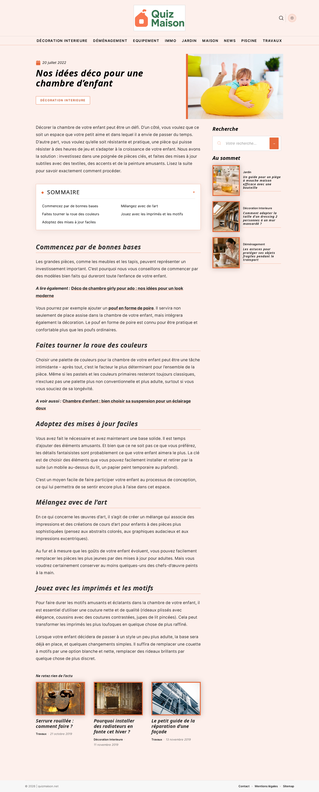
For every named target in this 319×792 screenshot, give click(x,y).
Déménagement (254, 244)
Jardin (247, 172)
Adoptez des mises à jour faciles (69, 222)
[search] (281, 18)
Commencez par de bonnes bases (70, 206)
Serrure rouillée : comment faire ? (55, 723)
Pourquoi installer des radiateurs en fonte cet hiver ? (114, 726)
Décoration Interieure (63, 100)
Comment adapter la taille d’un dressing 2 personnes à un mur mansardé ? (260, 218)
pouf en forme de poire (131, 308)
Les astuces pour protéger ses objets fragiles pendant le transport (259, 254)
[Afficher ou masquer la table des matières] (137, 192)
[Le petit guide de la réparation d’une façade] (176, 698)
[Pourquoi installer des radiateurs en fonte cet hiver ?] (118, 698)
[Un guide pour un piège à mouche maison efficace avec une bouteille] (226, 181)
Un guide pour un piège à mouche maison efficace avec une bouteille (262, 182)
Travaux (41, 734)
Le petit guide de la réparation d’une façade (173, 726)
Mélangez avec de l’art (139, 206)
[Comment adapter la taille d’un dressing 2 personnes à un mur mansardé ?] (226, 217)
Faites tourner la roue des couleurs (70, 214)
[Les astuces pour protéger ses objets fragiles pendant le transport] (226, 253)
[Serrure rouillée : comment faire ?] (60, 698)
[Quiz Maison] (159, 18)
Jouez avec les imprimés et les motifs (152, 214)
